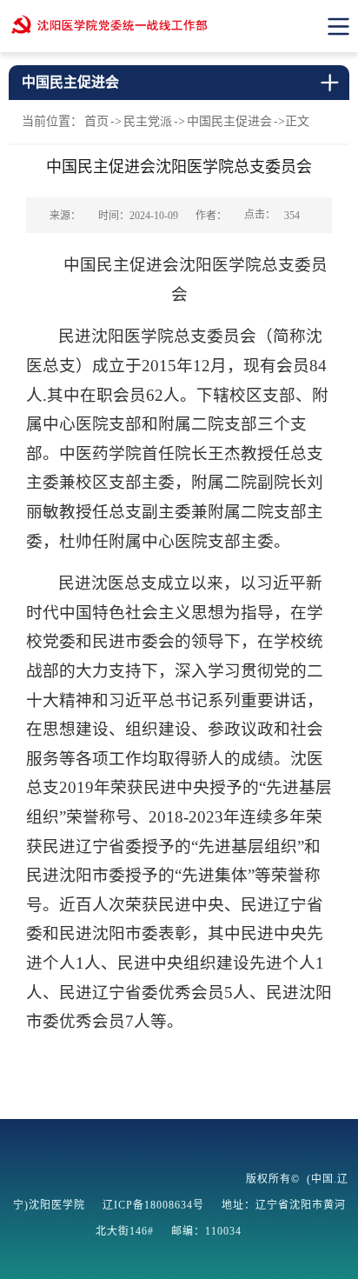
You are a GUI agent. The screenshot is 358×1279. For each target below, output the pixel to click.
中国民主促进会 (229, 121)
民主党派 (147, 121)
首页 (96, 121)
